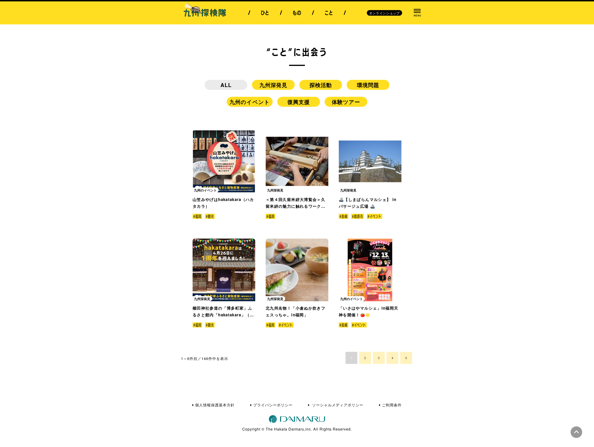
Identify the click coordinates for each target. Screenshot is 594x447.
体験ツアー (346, 102)
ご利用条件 (392, 405)
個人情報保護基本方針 (215, 405)
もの (297, 12)
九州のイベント (249, 102)
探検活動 (321, 85)
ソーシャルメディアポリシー (337, 405)
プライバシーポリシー (273, 405)
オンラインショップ (384, 12)
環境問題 (368, 85)
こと (329, 12)
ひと (265, 12)
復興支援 (298, 102)
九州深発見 (273, 85)
